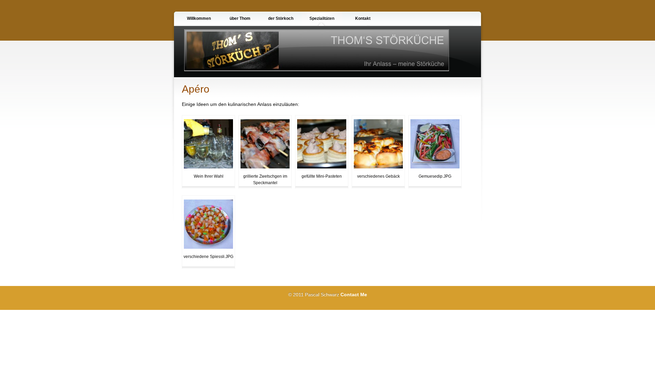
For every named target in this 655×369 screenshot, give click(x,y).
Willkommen (199, 18)
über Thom (240, 18)
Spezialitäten (321, 18)
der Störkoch (280, 18)
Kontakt (362, 18)
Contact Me (353, 294)
